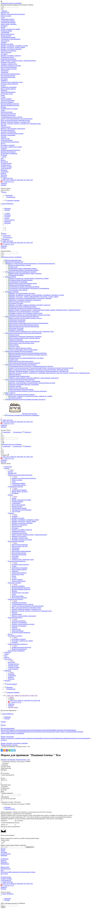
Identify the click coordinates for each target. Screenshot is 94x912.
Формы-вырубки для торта (9, 745)
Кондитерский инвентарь (20, 544)
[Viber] (7, 750)
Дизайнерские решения (19, 490)
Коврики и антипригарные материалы (24, 478)
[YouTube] (5, 230)
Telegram (3, 185)
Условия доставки (6, 878)
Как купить (11, 662)
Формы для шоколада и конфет (10, 738)
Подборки (4, 852)
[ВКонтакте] (2, 750)
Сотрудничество (6, 880)
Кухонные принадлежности (20, 564)
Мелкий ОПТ (5, 730)
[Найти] (2, 9)
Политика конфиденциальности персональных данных (18, 872)
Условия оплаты (6, 877)
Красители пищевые (18, 586)
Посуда (55, 731)
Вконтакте (7, 208)
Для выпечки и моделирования (78, 738)
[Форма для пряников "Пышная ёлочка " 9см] (15, 759)
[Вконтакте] (5, 228)
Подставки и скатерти (19, 639)
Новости (3, 860)
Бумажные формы (25, 738)
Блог (2, 870)
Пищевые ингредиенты (19, 602)
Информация (5, 863)
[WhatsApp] (9, 750)
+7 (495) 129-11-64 (7, 178)
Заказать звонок (13, 707)
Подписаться (29, 847)
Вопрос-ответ (5, 867)
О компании (4, 859)
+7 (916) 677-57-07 (8, 182)
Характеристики (9, 809)
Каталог (10, 471)
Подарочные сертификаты (16, 733)
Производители (6, 854)
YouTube (7, 210)
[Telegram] (15, 750)
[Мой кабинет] (1, 434)
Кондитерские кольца (47, 738)
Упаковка (15, 516)
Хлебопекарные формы (61, 738)
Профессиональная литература (21, 647)
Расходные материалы (19, 621)
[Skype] (12, 750)
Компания (11, 674)
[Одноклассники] (4, 750)
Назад (12, 470)
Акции (3, 850)
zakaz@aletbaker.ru (7, 203)
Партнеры (4, 862)
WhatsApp (4, 183)
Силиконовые (35, 738)
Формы (14, 498)
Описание (7, 807)
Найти (3, 907)
